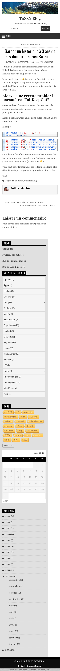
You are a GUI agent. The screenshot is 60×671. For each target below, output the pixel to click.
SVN (16, 440)
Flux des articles (13, 255)
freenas (38, 435)
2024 (7, 522)
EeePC (30, 426)
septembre (15, 599)
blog (20, 431)
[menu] (24, 337)
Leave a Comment (46, 62)
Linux (8, 412)
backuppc (18, 181)
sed (27, 435)
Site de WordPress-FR (13, 267)
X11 (25, 440)
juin (11, 612)
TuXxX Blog (30, 18)
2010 (8, 576)
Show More (8, 445)
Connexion (7, 249)
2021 (7, 528)
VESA (8, 435)
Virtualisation (36, 421)
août (11, 605)
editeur (8, 421)
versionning (30, 181)
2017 (7, 546)
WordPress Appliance (18, 669)
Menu (8, 36)
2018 (7, 540)
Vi (18, 412)
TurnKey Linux (45, 669)
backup (24, 44)
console (28, 412)
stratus (12, 62)
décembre (14, 580)
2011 (7, 570)
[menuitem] (24, 280)
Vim (23, 417)
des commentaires (14, 261)
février (13, 638)
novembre (14, 586)
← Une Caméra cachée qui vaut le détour (23, 202)
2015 (7, 552)
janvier (13, 644)
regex (18, 435)
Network (20, 421)
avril (11, 625)
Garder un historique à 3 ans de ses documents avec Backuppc (30, 54)
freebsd (8, 426)
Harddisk (9, 431)
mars (12, 631)
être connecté (22, 224)
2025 (8, 516)
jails (7, 440)
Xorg (20, 426)
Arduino (33, 417)
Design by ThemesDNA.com (30, 666)
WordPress (32, 431)
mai (11, 618)
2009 (8, 650)
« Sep (5, 501)
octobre (13, 593)
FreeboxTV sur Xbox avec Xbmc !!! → (39, 205)
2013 (7, 564)
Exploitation (34, 44)
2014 (7, 558)
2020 (8, 534)
